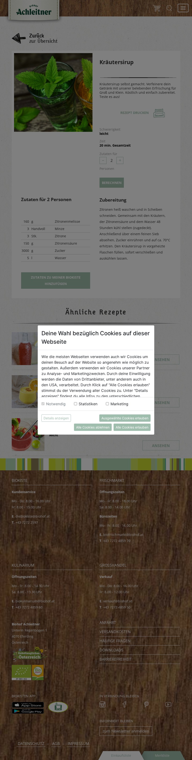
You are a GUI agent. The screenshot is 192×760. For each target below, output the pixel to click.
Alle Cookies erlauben (132, 427)
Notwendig (56, 403)
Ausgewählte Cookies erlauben (124, 418)
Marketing (119, 403)
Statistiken (88, 403)
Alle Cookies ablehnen (93, 427)
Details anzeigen (56, 418)
